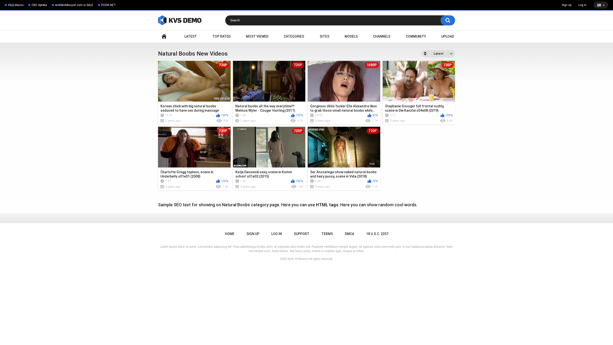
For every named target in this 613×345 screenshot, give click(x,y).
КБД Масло (15, 5)
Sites (324, 36)
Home (164, 36)
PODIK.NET (108, 5)
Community (416, 36)
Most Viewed (257, 36)
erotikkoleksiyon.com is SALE (74, 5)
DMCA (349, 234)
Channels (381, 36)
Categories (294, 36)
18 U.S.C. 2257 (377, 234)
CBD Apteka (39, 5)
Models (351, 36)
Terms (327, 234)
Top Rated (221, 36)
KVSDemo (301, 259)
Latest (190, 36)
